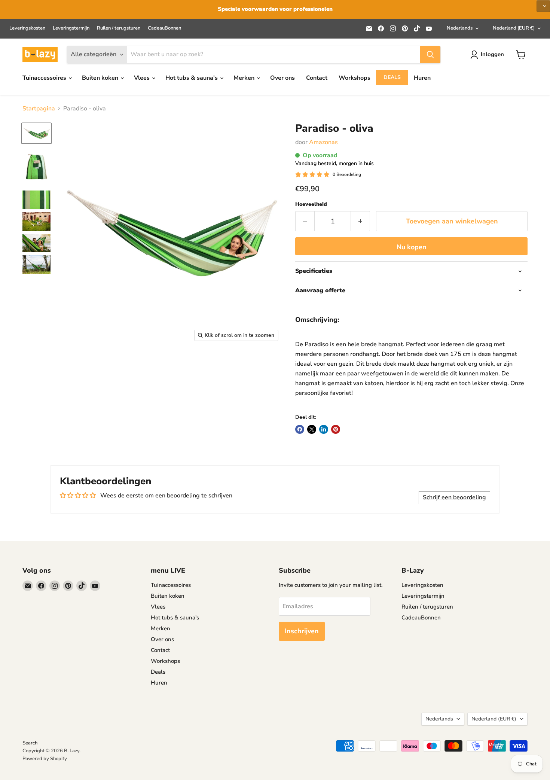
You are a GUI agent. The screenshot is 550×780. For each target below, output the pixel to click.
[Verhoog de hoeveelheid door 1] (360, 221)
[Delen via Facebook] (299, 429)
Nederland (514, 28)
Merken (244, 78)
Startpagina (38, 108)
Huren (422, 78)
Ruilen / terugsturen (118, 28)
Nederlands (460, 28)
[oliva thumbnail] (36, 133)
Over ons (282, 78)
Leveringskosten (27, 28)
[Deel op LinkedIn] (323, 429)
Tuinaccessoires (45, 78)
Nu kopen (412, 247)
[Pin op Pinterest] (335, 429)
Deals (392, 77)
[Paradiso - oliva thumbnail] (36, 167)
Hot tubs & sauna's (192, 78)
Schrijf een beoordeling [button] (454, 497)
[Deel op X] (311, 429)
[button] (543, 6)
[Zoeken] (430, 54)
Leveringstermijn (71, 28)
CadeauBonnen (164, 28)
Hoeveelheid (311, 204)
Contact (316, 78)
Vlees (142, 78)
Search (29, 743)
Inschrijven (302, 631)
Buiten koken (101, 78)
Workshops (354, 78)
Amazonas (323, 142)
